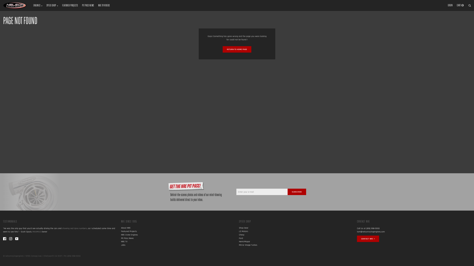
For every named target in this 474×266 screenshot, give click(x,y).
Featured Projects (70, 5)
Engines (36, 5)
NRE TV (124, 241)
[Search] (469, 5)
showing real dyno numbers (74, 228)
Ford (241, 238)
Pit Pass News (88, 5)
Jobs (123, 245)
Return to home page (237, 49)
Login (450, 5)
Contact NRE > (368, 239)
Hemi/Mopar (244, 241)
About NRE (126, 227)
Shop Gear (243, 227)
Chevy (241, 234)
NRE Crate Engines (129, 234)
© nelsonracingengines (13, 256)
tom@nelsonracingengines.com (371, 231)
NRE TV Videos (104, 5)
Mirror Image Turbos (248, 245)
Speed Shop (51, 5)
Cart (460, 5)
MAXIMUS (36, 231)
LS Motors (243, 231)
